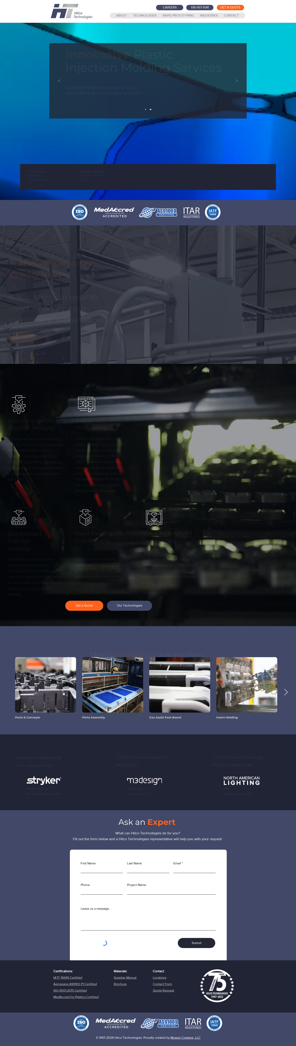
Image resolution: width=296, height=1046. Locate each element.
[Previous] (59, 81)
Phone (85, 885)
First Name (88, 863)
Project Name (136, 885)
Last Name (134, 863)
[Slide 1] (145, 109)
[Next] (237, 81)
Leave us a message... (96, 908)
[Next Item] (290, 692)
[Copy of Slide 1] (150, 109)
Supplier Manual (125, 977)
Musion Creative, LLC (186, 1037)
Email (177, 863)
